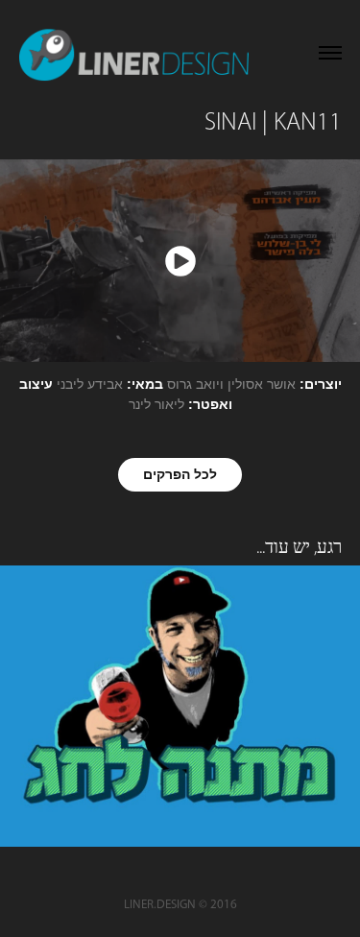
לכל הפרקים (180, 474)
